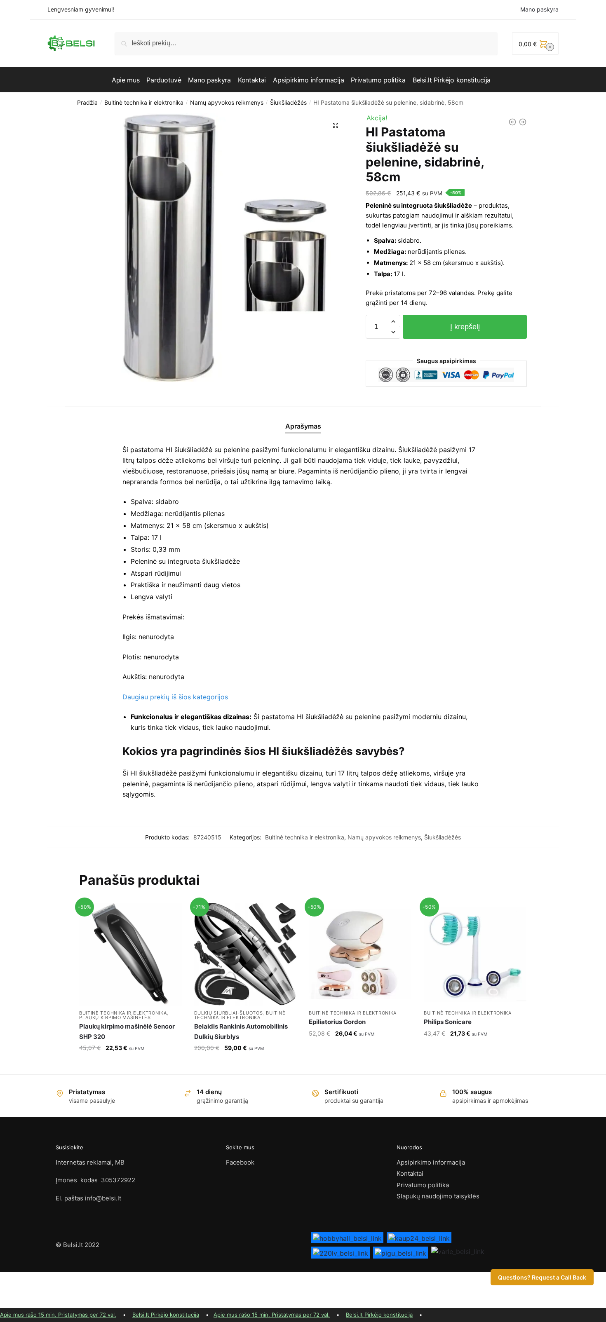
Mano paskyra (539, 9)
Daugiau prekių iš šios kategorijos (175, 697)
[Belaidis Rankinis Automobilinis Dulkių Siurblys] (245, 954)
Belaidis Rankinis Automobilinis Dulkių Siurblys (241, 1031)
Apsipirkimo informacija (431, 1162)
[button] (335, 125)
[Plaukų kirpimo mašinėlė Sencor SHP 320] (130, 954)
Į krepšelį (465, 327)
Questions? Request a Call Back (542, 1277)
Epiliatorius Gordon (337, 1022)
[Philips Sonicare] (475, 954)
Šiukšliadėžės (288, 102)
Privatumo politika (423, 1185)
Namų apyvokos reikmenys (226, 102)
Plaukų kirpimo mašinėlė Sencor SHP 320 (127, 1031)
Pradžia (87, 102)
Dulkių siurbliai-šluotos (228, 1013)
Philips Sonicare (448, 1022)
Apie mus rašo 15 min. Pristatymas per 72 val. (58, 1314)
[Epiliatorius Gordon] (360, 954)
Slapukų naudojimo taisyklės (438, 1196)
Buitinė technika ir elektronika (143, 102)
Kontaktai (410, 1173)
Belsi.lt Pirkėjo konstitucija (165, 1314)
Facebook (240, 1162)
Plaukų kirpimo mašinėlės (115, 1017)
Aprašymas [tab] (303, 426)
